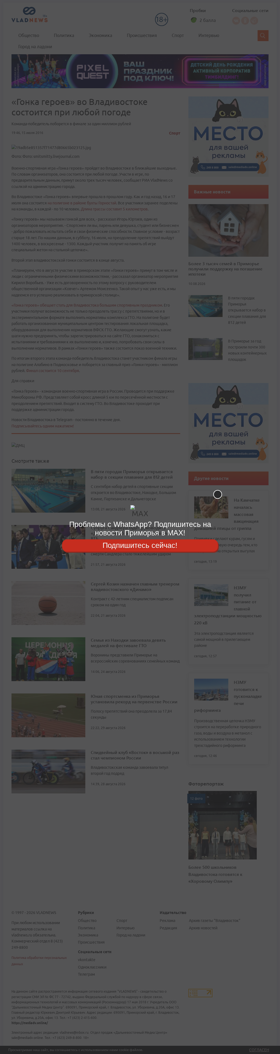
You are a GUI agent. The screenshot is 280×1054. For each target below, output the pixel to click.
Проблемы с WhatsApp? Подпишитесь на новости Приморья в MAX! (140, 528)
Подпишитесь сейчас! (140, 545)
